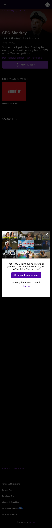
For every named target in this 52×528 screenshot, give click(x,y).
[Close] (46, 234)
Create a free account (26, 275)
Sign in (26, 286)
